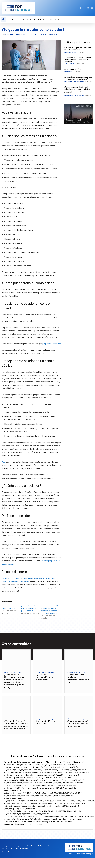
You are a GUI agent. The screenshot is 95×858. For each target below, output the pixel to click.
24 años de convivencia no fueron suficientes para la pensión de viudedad (77, 59)
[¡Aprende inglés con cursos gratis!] (47, 706)
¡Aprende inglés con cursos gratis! (45, 722)
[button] (3, 19)
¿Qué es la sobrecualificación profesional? (44, 677)
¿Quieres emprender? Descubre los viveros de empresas (77, 723)
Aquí (4, 462)
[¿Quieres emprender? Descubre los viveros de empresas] (79, 706)
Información (68, 71)
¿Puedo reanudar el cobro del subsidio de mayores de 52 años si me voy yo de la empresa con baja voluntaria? (78, 90)
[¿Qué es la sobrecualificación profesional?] (47, 659)
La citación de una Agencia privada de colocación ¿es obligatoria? (78, 78)
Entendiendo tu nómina (73, 69)
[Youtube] (92, 8)
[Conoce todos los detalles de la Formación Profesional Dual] (79, 659)
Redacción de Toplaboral (15, 34)
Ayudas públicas (69, 64)
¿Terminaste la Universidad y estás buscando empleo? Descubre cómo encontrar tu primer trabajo (14, 681)
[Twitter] (88, 8)
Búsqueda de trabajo (37, 34)
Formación (52, 34)
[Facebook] (80, 8)
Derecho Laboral (70, 52)
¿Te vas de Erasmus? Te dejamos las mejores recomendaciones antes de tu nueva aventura (16, 725)
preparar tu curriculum (51, 343)
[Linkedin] (84, 8)
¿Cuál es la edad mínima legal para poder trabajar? (28, 608)
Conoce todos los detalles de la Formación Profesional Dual (78, 678)
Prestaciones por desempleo (74, 81)
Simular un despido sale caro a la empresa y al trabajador (77, 49)
